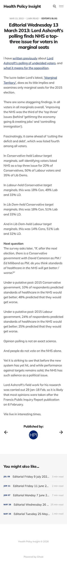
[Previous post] (6, 432)
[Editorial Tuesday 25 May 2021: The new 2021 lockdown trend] (33, 513)
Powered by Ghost (33, 556)
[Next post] (61, 432)
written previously (25, 58)
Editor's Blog (49, 18)
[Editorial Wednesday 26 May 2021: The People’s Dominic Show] (33, 504)
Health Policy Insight (22, 6)
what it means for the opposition (26, 68)
